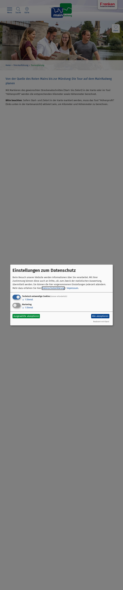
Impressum (72, 288)
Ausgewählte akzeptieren (26, 316)
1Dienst (27, 299)
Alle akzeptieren (100, 316)
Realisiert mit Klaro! (101, 322)
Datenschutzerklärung (53, 288)
